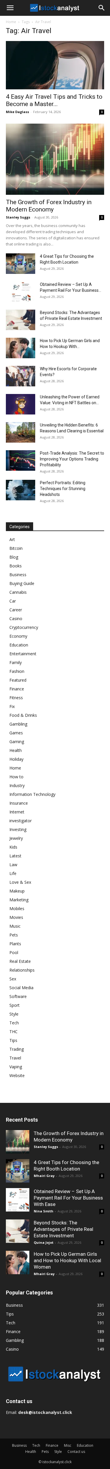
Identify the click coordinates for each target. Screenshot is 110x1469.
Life (12, 873)
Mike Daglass (17, 112)
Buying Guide (21, 583)
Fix (12, 706)
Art (12, 539)
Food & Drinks (23, 715)
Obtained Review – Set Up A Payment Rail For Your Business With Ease (68, 1197)
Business (17, 574)
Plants (15, 943)
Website (17, 1075)
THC (13, 1031)
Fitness (16, 697)
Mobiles (16, 908)
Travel (15, 1058)
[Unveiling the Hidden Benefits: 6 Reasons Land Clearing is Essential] (20, 432)
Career (15, 609)
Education (18, 645)
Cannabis (18, 592)
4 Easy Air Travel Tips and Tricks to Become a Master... (54, 100)
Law (13, 864)
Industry (17, 785)
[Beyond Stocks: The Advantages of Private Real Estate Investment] (20, 320)
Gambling (18, 724)
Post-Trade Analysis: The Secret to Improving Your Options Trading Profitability (72, 459)
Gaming (16, 741)
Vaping (15, 1066)
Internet (16, 812)
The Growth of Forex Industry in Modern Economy (49, 206)
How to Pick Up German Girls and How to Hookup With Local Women (67, 1260)
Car (12, 601)
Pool (13, 952)
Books (15, 566)
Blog (13, 557)
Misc (67, 1445)
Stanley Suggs (18, 217)
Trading (16, 1049)
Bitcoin (16, 548)
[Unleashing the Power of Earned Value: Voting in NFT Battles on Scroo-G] (20, 404)
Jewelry (16, 838)
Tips (13, 1040)
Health (15, 750)
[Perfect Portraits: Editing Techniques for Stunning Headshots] (20, 490)
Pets (13, 935)
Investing (17, 829)
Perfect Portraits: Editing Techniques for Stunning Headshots (62, 488)
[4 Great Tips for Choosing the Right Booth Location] (20, 263)
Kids (13, 847)
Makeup (17, 891)
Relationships (22, 970)
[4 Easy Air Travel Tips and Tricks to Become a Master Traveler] (55, 65)
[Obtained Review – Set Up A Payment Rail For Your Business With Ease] (20, 291)
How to (16, 776)
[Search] (102, 8)
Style (13, 1014)
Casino (15, 618)
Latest (15, 856)
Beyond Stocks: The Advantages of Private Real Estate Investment (63, 1229)
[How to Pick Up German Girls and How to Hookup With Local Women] (20, 348)
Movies (16, 917)
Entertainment (22, 653)
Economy (18, 636)
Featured (17, 680)
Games (16, 733)
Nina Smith (43, 1211)
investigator (20, 820)
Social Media (21, 987)
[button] (10, 8)
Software (18, 996)
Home (11, 21)
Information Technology (32, 794)
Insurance (18, 803)
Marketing (18, 899)
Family (15, 662)
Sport (14, 1005)
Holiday (16, 759)
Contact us (76, 1451)
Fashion (16, 671)
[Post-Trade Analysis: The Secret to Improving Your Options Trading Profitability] (20, 460)
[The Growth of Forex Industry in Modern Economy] (55, 159)
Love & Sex (20, 882)
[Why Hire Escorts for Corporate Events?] (20, 376)
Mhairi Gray (44, 1175)
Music (15, 926)
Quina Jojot (43, 1242)
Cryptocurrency (23, 627)
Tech (14, 1023)
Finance (16, 689)
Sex (12, 979)
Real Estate (20, 961)
